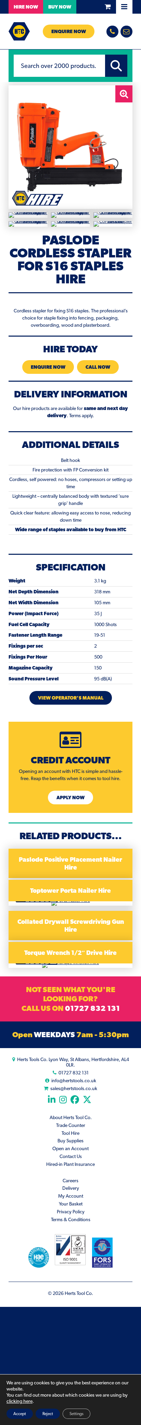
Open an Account (70, 1148)
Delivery (70, 1188)
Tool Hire (70, 1133)
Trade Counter (70, 1125)
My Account (70, 1196)
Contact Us (71, 1156)
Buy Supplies (70, 1140)
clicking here (20, 1401)
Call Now (98, 367)
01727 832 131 (92, 1008)
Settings (76, 1413)
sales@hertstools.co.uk (73, 1088)
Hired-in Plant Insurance (70, 1164)
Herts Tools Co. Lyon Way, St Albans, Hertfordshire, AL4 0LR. (73, 1062)
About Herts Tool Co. (71, 1117)
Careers (70, 1180)
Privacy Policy (71, 1211)
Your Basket (70, 1204)
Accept (19, 1413)
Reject (47, 1413)
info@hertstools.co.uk (73, 1080)
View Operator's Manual (70, 698)
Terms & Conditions (70, 1219)
